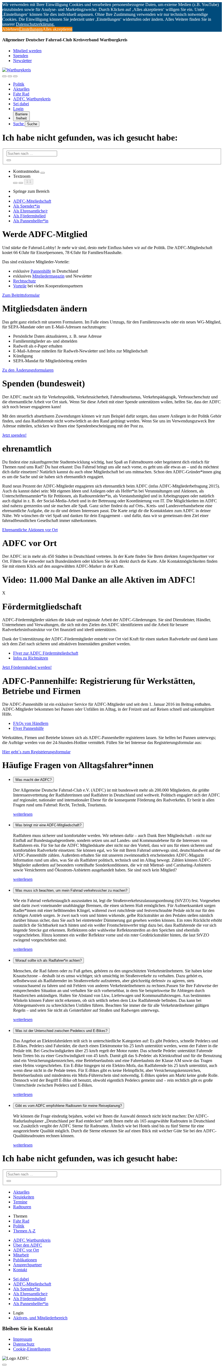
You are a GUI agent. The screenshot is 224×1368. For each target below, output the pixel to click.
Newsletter (22, 60)
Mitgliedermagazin (48, 276)
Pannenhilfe (41, 271)
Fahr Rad (21, 94)
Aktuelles (21, 89)
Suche (19, 123)
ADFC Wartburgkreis (32, 99)
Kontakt (20, 1269)
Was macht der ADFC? (33, 780)
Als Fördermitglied (29, 216)
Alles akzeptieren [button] (57, 29)
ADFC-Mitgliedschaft (32, 201)
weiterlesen (23, 814)
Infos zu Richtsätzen (30, 658)
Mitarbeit (21, 1255)
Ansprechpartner (27, 1264)
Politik (18, 84)
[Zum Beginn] (4, 1365)
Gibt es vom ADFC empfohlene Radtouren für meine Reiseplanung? (68, 1106)
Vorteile (19, 286)
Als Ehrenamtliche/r (30, 211)
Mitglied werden (27, 50)
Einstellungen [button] (31, 29)
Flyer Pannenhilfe (28, 728)
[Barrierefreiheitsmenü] (4, 76)
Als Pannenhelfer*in (30, 220)
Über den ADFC (27, 1245)
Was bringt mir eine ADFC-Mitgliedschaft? (48, 825)
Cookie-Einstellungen (32, 1349)
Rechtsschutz (24, 281)
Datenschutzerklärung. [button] (35, 24)
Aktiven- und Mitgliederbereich (40, 1318)
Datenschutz (23, 1344)
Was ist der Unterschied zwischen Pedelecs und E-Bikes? (61, 1031)
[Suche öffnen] (10, 76)
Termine (20, 1202)
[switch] (42, 173)
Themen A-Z (24, 1231)
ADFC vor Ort (26, 1250)
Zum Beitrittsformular (21, 295)
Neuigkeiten (23, 1197)
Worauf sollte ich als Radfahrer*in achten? (48, 960)
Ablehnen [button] (10, 29)
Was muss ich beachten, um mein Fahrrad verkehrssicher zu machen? (71, 890)
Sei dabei (21, 103)
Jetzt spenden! (14, 435)
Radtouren (22, 1206)
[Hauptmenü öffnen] (15, 76)
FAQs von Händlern (30, 723)
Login (18, 108)
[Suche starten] (9, 160)
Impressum (22, 1339)
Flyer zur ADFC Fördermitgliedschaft (45, 653)
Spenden (20, 55)
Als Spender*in (26, 206)
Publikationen (25, 1260)
